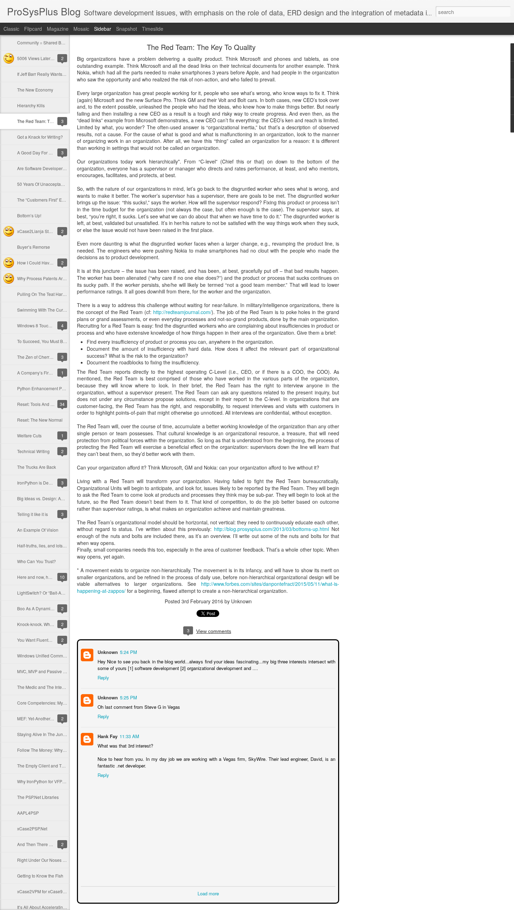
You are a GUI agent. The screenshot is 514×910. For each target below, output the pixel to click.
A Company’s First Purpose (43, 373)
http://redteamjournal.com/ (182, 311)
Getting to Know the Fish (40, 876)
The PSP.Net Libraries (38, 797)
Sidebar (102, 28)
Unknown (107, 651)
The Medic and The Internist (43, 687)
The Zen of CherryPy (36, 357)
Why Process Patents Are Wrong (48, 278)
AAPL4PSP (28, 813)
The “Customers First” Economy (47, 200)
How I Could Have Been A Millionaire (52, 262)
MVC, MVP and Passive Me (43, 671)
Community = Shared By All (43, 42)
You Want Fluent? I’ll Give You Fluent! (52, 640)
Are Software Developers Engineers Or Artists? (61, 168)
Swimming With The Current (43, 310)
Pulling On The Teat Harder (43, 294)
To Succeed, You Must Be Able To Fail (53, 341)
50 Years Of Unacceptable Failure (49, 184)
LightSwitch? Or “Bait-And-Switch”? (50, 593)
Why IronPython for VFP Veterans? (50, 781)
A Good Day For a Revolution (45, 152)
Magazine (58, 28)
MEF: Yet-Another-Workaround (46, 718)
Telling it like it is (32, 514)
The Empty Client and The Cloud (48, 766)
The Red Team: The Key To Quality (50, 121)
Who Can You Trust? (36, 561)
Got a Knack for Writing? (40, 137)
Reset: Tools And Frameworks (45, 404)
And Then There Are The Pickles (48, 844)
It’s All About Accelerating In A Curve (51, 907)
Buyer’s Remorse (33, 247)
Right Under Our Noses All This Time (52, 860)
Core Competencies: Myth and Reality (53, 703)
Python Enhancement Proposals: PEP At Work (61, 388)
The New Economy (35, 90)
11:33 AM (128, 735)
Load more (208, 892)
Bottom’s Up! (29, 215)
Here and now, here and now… (46, 577)
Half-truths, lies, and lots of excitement (53, 545)
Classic (11, 28)
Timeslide (152, 28)
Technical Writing (33, 451)
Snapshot (126, 28)
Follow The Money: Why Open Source (53, 750)
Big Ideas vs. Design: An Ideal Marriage (54, 498)
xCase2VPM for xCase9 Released (49, 891)
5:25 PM (127, 696)
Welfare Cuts (29, 435)
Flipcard (33, 28)
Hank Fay (107, 735)
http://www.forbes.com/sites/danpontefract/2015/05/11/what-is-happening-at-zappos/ (208, 587)
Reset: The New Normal (40, 420)
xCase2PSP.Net (32, 828)
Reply (102, 677)
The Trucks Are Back (36, 467)
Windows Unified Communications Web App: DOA (64, 655)
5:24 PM (127, 651)
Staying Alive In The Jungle (43, 734)
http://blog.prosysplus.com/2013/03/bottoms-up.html (271, 528)
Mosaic (81, 28)
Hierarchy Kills (31, 105)
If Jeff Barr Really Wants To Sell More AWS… (59, 74)
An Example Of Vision (37, 530)
